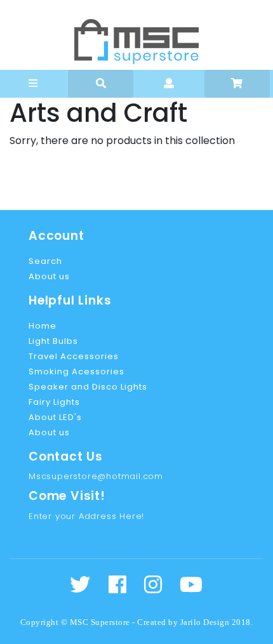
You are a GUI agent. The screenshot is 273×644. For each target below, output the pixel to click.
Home (43, 326)
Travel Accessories (74, 356)
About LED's (55, 417)
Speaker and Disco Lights (88, 387)
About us (49, 276)
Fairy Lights (54, 402)
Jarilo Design (205, 622)
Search (45, 261)
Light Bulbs (53, 341)
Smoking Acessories (76, 371)
